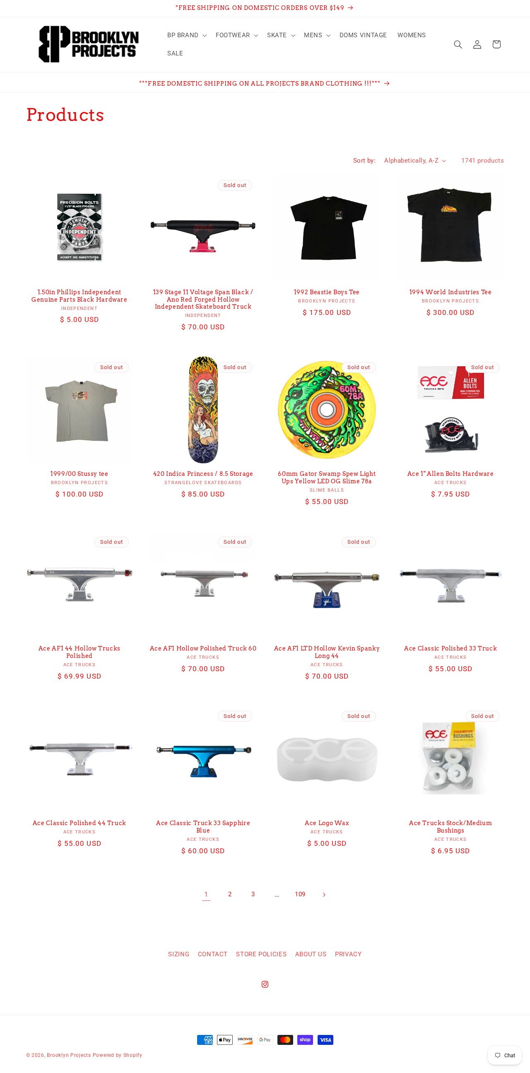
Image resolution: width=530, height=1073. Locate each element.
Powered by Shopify (117, 1055)
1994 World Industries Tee (451, 292)
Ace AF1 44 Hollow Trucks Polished (79, 652)
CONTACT (213, 954)
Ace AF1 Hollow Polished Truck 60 (203, 648)
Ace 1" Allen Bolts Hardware (450, 473)
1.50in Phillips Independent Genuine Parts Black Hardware (79, 296)
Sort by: (364, 160)
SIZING (178, 954)
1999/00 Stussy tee (79, 473)
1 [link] (206, 894)
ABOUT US (311, 954)
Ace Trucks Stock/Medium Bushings (450, 827)
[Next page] (323, 894)
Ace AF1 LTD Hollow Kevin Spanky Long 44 (327, 652)
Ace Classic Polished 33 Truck (450, 648)
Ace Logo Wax (327, 823)
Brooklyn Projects (69, 1055)
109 (300, 894)
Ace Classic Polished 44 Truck (79, 823)
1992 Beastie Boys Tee (327, 292)
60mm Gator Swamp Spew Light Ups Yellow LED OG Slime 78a (327, 477)
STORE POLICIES (261, 954)
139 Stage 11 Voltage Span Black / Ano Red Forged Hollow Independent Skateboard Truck (203, 299)
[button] (186, 35)
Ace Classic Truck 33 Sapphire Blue (203, 827)
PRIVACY (348, 954)
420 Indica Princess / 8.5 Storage (203, 473)
